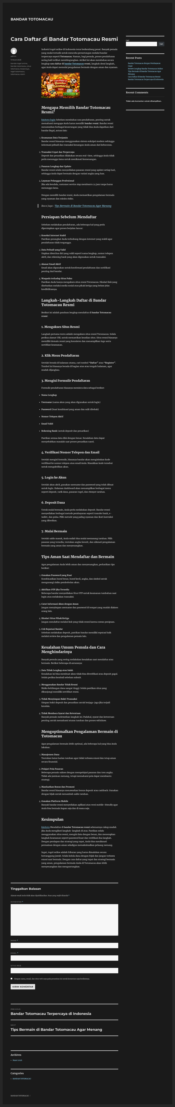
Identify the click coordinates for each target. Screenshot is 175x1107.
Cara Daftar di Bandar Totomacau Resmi (144, 77)
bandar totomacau (18, 66)
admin (13, 56)
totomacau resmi (18, 74)
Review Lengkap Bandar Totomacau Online (145, 69)
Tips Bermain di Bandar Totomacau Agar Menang (83, 205)
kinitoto (45, 827)
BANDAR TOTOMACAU (32, 19)
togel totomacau (18, 71)
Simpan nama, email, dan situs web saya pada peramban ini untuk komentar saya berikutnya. (52, 979)
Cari (127, 40)
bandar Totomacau (74, 63)
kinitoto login (48, 119)
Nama (14, 940)
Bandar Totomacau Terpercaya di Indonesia (145, 79)
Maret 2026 (17, 1060)
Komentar (17, 902)
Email (14, 953)
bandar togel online (19, 63)
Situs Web (16, 966)
